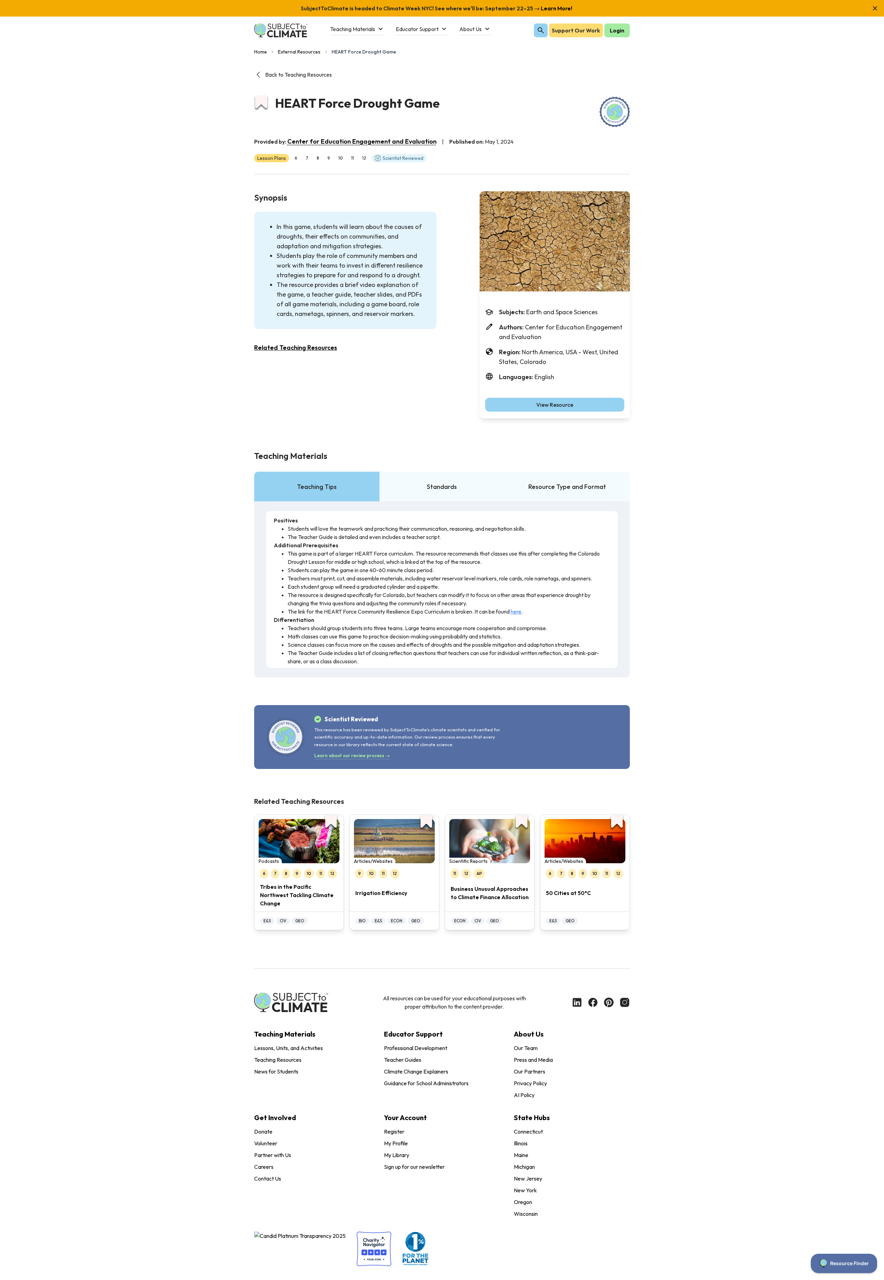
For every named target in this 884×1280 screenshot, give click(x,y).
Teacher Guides (402, 1059)
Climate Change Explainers (416, 1071)
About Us (529, 1034)
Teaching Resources (277, 1059)
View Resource (554, 404)
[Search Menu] (541, 30)
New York (525, 1190)
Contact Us (267, 1178)
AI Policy (524, 1094)
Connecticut (528, 1131)
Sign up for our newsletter (414, 1166)
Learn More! (556, 8)
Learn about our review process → (352, 755)
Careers (263, 1166)
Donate (263, 1131)
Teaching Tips (317, 487)
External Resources (299, 52)
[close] (875, 8)
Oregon (523, 1202)
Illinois (521, 1143)
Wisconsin (526, 1213)
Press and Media (533, 1059)
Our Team (526, 1048)
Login (617, 30)
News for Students (276, 1071)
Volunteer (265, 1143)
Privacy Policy (530, 1083)
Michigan (524, 1166)
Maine (521, 1155)
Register (394, 1131)
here (516, 611)
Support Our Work (576, 30)
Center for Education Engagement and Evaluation (361, 141)
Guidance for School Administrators (426, 1083)
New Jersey (528, 1178)
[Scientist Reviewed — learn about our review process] (614, 112)
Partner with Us (272, 1155)
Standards (442, 487)
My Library (396, 1155)
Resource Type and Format (567, 487)
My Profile (396, 1143)
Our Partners (529, 1071)
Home (260, 52)
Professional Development (415, 1048)
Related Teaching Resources (295, 348)
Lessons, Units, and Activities (288, 1048)
